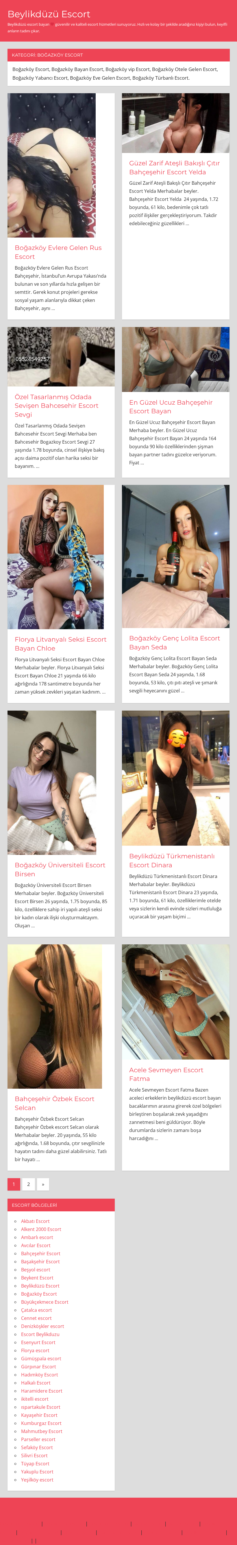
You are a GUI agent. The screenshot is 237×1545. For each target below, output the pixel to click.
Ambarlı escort (37, 1237)
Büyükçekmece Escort (44, 1302)
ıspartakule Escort (40, 1407)
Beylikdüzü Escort (49, 14)
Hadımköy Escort (39, 1375)
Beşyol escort (35, 1269)
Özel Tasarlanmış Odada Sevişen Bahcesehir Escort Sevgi (57, 406)
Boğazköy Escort (39, 1294)
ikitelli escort (35, 1399)
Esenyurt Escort (38, 1342)
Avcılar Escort (36, 1245)
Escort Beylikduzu (40, 1334)
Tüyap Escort (35, 1463)
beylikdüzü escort (20, 1523)
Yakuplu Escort (37, 1472)
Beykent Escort (37, 1278)
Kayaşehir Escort (39, 1415)
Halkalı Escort (36, 1383)
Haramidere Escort (41, 1391)
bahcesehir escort (119, 1532)
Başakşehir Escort (40, 1261)
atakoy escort (79, 1532)
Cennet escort (36, 1318)
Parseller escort (38, 1439)
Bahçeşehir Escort (40, 1253)
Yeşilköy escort (37, 1480)
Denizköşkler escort (42, 1326)
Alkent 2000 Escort (41, 1229)
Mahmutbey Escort (41, 1431)
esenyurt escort (161, 1532)
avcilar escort (148, 1523)
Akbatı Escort (35, 1221)
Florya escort (35, 1350)
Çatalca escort (36, 1310)
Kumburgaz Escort (41, 1423)
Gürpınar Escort (38, 1366)
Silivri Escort (34, 1455)
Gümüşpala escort (41, 1358)
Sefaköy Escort (37, 1447)
